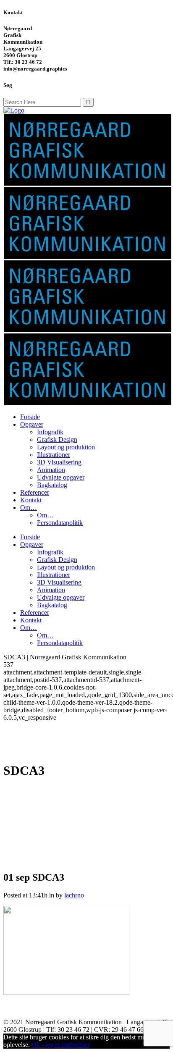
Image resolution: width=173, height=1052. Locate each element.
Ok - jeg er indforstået (60, 1044)
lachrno (74, 895)
